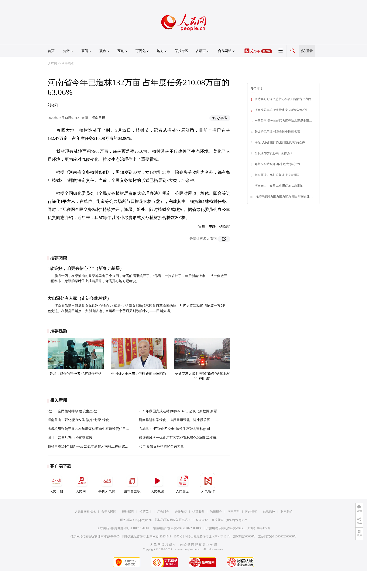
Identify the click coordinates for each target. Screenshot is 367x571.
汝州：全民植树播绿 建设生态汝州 (73, 411)
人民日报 (56, 491)
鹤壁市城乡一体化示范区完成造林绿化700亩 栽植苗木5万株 (183, 438)
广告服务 (163, 511)
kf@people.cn (143, 520)
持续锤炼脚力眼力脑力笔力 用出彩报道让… (284, 196)
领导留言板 (132, 491)
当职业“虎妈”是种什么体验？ (274, 153)
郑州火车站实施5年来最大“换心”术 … (280, 164)
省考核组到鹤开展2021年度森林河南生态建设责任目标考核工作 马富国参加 (104, 429)
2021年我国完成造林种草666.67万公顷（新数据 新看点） (181, 411)
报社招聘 (128, 511)
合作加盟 (181, 511)
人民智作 (208, 491)
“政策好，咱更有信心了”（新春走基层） (86, 268)
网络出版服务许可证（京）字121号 (208, 536)
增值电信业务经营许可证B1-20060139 (177, 528)
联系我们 (286, 511)
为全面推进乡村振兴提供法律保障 (277, 175)
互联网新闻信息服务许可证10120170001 (123, 528)
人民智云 (182, 491)
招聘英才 (145, 511)
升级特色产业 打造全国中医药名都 (277, 131)
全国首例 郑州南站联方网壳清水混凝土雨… (283, 120)
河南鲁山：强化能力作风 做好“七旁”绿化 (78, 420)
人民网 (52, 63)
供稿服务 (198, 511)
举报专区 (181, 51)
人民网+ (82, 491)
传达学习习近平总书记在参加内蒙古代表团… (284, 99)
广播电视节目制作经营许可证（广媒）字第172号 (238, 528)
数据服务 (216, 511)
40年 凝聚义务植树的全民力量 (161, 446)
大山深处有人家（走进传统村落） (79, 298)
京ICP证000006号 (244, 536)
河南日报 (98, 118)
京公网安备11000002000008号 (277, 536)
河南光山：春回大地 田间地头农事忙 (279, 185)
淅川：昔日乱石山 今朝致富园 (70, 438)
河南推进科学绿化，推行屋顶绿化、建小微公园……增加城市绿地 (188, 420)
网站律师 (251, 511)
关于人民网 (108, 511)
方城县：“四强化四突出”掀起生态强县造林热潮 (174, 429)
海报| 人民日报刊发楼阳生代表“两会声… (281, 142)
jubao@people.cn (236, 520)
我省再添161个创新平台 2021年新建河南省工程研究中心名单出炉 (96, 446)
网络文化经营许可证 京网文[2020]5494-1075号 (152, 536)
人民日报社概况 (85, 511)
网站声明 (234, 511)
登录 (309, 51)
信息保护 (269, 511)
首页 (51, 51)
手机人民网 (106, 491)
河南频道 (68, 63)
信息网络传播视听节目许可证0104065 (95, 536)
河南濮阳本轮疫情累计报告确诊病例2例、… (284, 110)
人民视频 (157, 491)
